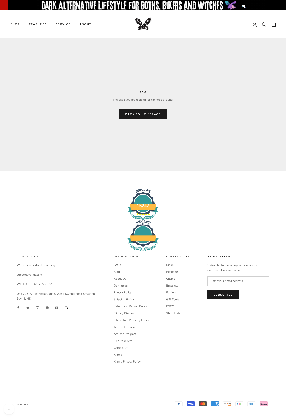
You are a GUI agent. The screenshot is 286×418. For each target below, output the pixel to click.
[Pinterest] (47, 307)
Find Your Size (123, 341)
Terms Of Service (125, 327)
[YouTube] (56, 307)
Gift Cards (172, 299)
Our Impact (121, 286)
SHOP (15, 24)
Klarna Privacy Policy (127, 362)
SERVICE (63, 24)
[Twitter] (27, 307)
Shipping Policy (124, 299)
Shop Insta (173, 313)
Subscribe (223, 294)
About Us (120, 279)
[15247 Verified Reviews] (143, 252)
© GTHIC (23, 404)
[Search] (264, 24)
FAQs (117, 265)
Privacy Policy (122, 293)
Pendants (172, 272)
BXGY (170, 306)
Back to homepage (143, 114)
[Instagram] (37, 307)
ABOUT (85, 24)
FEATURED (38, 24)
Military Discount (125, 313)
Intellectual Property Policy (131, 320)
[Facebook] (18, 307)
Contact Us (121, 348)
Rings (170, 265)
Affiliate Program (125, 334)
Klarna (118, 355)
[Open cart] (274, 24)
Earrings (171, 293)
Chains (170, 279)
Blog (117, 272)
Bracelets (172, 286)
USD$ (20, 393)
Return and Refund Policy (130, 306)
